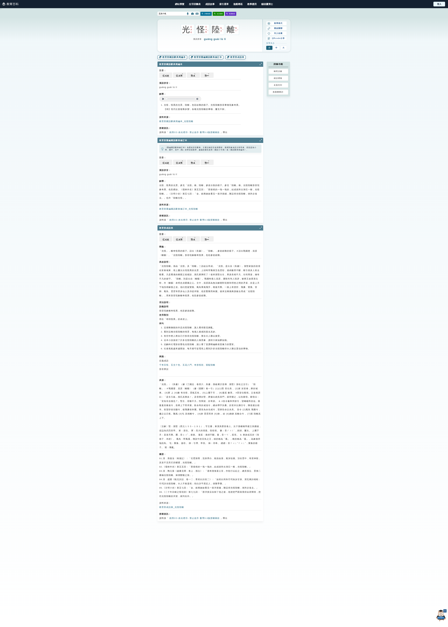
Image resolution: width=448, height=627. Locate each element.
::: (1, 4)
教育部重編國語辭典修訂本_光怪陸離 (178, 209)
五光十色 (175, 365)
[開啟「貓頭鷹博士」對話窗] (441, 615)
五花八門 (187, 365)
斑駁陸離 (210, 365)
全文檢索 (220, 14)
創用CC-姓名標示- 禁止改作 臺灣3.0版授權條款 (194, 132)
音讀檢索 (232, 14)
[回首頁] (10, 4)
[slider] (180, 99)
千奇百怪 (164, 365)
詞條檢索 (207, 14)
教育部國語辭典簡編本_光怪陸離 (176, 121)
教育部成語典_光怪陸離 (171, 507)
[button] (224, 4)
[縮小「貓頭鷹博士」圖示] (445, 611)
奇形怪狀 (199, 365)
